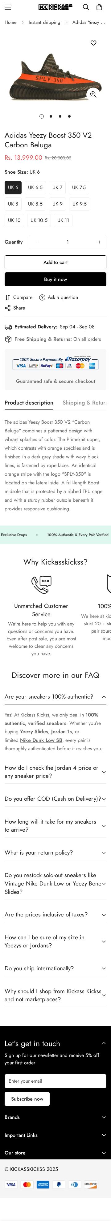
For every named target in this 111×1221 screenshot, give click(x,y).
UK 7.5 (80, 189)
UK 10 (16, 222)
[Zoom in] (93, 95)
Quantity (14, 241)
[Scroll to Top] (100, 1188)
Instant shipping (44, 22)
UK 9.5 (81, 205)
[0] (99, 7)
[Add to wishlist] (93, 43)
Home (11, 22)
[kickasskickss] (55, 7)
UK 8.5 (37, 205)
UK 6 (15, 189)
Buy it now (55, 279)
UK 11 (64, 222)
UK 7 (59, 189)
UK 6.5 (37, 189)
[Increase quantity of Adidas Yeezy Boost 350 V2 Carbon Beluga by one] (99, 242)
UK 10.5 (41, 222)
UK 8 (15, 205)
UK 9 (59, 205)
